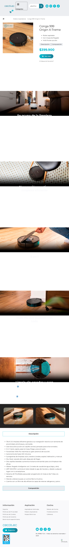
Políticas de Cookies (9, 514)
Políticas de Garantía (9, 517)
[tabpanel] (34, 461)
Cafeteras (50, 514)
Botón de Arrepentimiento (11, 519)
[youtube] (47, 6)
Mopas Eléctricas (30, 514)
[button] (4, 38)
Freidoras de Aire (52, 512)
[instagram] (50, 6)
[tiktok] (58, 6)
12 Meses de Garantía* (46, 61)
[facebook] (54, 6)
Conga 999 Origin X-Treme (36, 19)
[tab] (34, 434)
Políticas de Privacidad (10, 512)
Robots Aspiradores (19, 19)
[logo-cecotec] (9, 6)
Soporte (5, 509)
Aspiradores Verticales (32, 509)
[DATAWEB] (6, 535)
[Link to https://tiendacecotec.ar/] (3, 19)
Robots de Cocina (52, 509)
